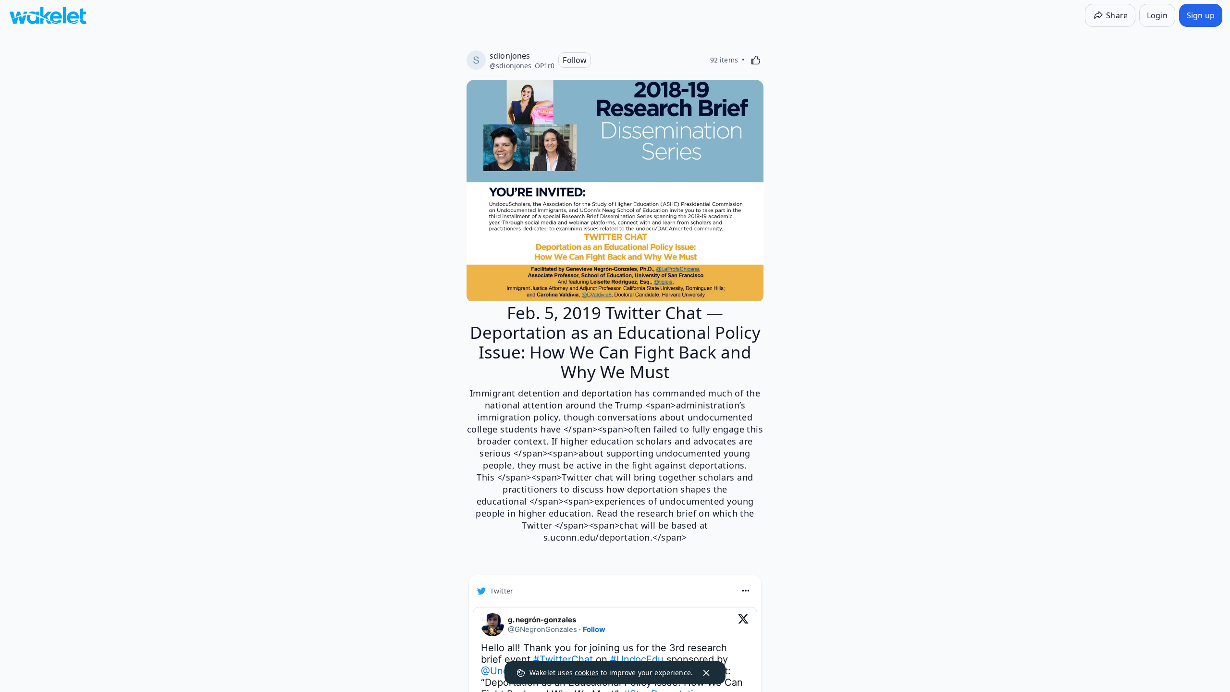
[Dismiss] (706, 672)
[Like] (755, 60)
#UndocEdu (637, 659)
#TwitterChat (563, 659)
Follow (594, 629)
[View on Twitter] (743, 624)
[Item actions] (745, 590)
